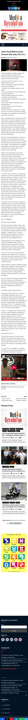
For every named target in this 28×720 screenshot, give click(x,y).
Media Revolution (6, 437)
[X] (7, 719)
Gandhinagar (19, 428)
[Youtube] (18, 8)
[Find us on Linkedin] (11, 639)
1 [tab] (13, 38)
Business (16, 387)
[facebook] (9, 8)
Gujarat (22, 387)
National (3, 388)
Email (2, 624)
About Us (14, 3)
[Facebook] (2, 719)
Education (12, 428)
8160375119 (6, 713)
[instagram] (12, 8)
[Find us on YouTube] (16, 639)
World (18, 430)
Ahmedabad (10, 387)
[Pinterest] (11, 719)
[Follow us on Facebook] (3, 639)
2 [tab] (16, 38)
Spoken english (11, 430)
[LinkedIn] (16, 719)
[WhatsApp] (21, 719)
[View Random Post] (23, 45)
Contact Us (14, 5)
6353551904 (6, 709)
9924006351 (6, 705)
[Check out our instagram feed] (20, 639)
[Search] (26, 45)
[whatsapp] (15, 8)
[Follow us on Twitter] (7, 639)
